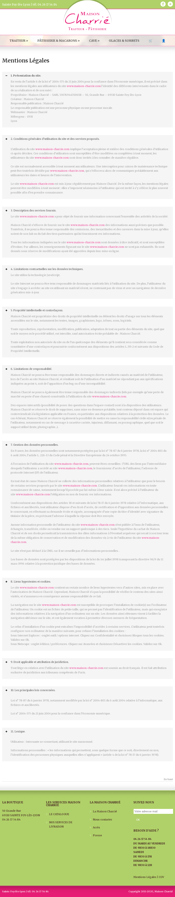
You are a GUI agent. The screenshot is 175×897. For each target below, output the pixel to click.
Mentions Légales (144, 877)
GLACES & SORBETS (124, 41)
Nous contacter (102, 819)
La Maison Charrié (105, 811)
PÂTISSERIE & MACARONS (58, 41)
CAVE (94, 41)
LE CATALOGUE (59, 814)
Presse (97, 835)
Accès (96, 827)
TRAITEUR (19, 41)
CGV (161, 877)
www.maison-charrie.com (84, 86)
